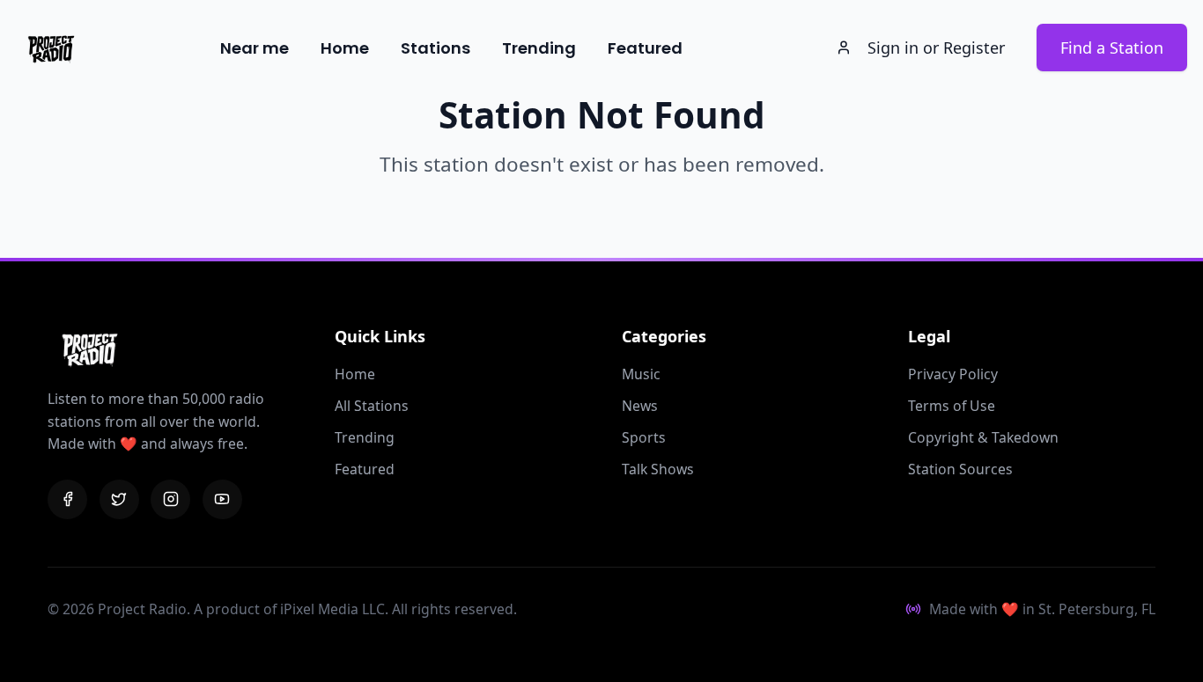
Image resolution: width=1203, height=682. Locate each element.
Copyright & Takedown (983, 437)
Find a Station (1111, 47)
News (640, 405)
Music (641, 374)
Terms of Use (951, 405)
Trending (539, 48)
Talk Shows (658, 469)
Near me (254, 48)
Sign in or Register (936, 47)
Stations (435, 48)
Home (345, 48)
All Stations (372, 405)
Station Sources (960, 469)
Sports (644, 437)
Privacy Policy (953, 374)
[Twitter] (119, 499)
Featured (645, 48)
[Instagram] (170, 499)
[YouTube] (222, 499)
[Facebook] (67, 499)
